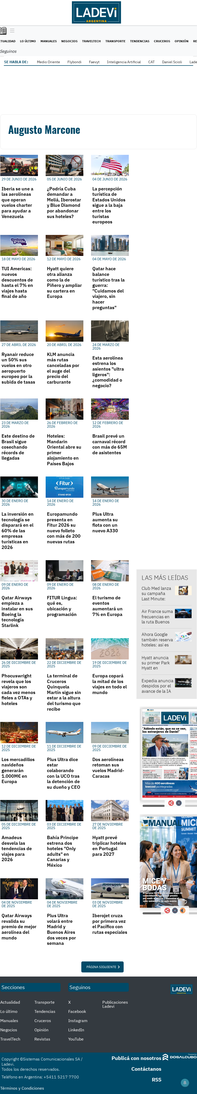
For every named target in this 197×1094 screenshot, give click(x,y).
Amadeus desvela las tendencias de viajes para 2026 (17, 848)
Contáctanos (146, 1068)
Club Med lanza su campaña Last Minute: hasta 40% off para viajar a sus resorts (157, 601)
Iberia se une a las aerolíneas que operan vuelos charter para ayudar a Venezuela (17, 202)
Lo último (28, 41)
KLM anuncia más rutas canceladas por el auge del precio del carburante (63, 368)
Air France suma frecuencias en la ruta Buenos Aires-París (157, 619)
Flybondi (74, 62)
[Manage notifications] (185, 1083)
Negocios (69, 41)
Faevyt (94, 62)
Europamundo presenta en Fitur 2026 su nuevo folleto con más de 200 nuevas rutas (64, 528)
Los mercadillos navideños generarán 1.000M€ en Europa (18, 770)
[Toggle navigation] (10, 31)
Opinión (182, 41)
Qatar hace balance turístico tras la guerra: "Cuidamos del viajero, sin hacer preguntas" (108, 288)
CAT (151, 62)
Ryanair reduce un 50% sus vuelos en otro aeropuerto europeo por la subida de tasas (18, 368)
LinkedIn (76, 1029)
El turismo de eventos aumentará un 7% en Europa (107, 606)
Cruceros (162, 41)
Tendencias (139, 41)
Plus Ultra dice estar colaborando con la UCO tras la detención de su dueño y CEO (63, 773)
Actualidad (10, 1002)
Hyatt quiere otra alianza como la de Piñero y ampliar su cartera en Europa (64, 282)
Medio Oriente (48, 62)
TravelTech (91, 41)
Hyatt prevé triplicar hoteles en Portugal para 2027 (109, 846)
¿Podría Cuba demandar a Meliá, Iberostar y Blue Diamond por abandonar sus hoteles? (64, 202)
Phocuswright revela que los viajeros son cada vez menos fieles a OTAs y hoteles (18, 689)
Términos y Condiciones (22, 1088)
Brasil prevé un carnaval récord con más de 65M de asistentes (109, 444)
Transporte (115, 41)
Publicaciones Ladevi (115, 1004)
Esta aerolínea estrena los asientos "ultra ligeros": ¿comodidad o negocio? (108, 371)
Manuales (49, 41)
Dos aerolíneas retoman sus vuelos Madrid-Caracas (108, 767)
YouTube (76, 1039)
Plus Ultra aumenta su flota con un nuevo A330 (105, 522)
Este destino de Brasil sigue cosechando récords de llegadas (18, 447)
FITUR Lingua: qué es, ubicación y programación (62, 606)
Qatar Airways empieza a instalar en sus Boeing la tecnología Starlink (17, 611)
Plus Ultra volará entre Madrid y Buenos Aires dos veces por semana (61, 929)
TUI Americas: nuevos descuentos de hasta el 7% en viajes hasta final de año (17, 282)
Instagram (77, 1020)
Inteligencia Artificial (124, 62)
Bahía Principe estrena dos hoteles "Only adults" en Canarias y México (62, 851)
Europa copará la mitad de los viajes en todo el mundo (109, 684)
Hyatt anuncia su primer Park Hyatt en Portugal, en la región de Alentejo (156, 671)
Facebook (77, 1011)
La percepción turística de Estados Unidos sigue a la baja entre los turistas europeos (108, 205)
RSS (156, 1079)
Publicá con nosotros (136, 1058)
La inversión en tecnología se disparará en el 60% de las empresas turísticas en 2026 (18, 530)
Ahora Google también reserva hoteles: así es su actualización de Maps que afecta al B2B (157, 647)
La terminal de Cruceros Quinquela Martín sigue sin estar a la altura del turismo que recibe (64, 692)
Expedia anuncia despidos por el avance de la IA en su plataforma (157, 691)
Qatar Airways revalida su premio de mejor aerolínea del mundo (19, 926)
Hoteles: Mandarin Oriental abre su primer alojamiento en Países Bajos (64, 450)
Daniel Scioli (172, 62)
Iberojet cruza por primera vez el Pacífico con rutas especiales (109, 924)
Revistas (42, 1039)
